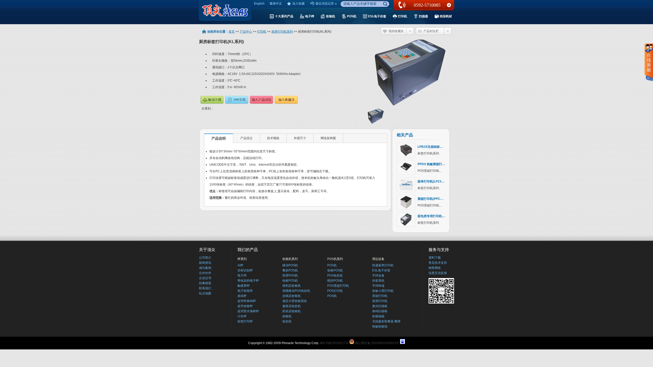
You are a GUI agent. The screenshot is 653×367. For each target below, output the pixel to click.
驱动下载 (212, 100)
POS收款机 (335, 275)
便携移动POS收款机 (296, 291)
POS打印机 (335, 291)
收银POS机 (290, 280)
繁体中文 (276, 3)
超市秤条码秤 (246, 301)
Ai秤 (240, 265)
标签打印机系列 (428, 153)
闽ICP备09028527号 (334, 343)
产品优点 (246, 138)
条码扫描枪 (379, 311)
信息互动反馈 (438, 273)
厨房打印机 (379, 301)
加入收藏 (298, 3)
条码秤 (242, 296)
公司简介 (205, 257)
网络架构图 (328, 138)
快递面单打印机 (383, 265)
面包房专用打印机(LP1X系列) (438, 216)
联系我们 (449, 5)
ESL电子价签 (381, 270)
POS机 (332, 265)
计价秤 (242, 316)
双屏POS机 (290, 275)
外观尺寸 (300, 138)
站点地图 (205, 293)
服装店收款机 (291, 306)
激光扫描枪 (379, 306)
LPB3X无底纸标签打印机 (435, 147)
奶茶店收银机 (291, 311)
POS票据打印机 (338, 285)
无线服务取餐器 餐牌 (386, 321)
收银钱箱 (378, 316)
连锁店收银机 (291, 296)
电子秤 (242, 275)
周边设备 (378, 259)
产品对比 (261, 100)
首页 (232, 31)
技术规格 (273, 138)
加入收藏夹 (286, 100)
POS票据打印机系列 (431, 171)
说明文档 (236, 100)
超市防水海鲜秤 (248, 311)
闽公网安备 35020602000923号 (377, 343)
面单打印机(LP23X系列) (434, 181)
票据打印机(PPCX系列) (433, 199)
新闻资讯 (205, 263)
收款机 (287, 321)
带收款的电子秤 (248, 280)
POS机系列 (335, 259)
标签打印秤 (245, 321)
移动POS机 (290, 265)
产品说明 (218, 138)
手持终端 (378, 285)
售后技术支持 (438, 263)
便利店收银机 (291, 285)
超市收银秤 (245, 306)
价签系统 (378, 280)
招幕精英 (205, 283)
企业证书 (205, 278)
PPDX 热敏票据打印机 (433, 164)
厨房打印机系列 (282, 31)
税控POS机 (335, 280)
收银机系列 (290, 259)
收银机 (287, 316)
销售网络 (435, 268)
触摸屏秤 (243, 285)
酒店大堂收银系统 (294, 301)
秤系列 (242, 259)
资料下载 (435, 257)
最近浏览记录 (325, 3)
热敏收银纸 (379, 326)
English (259, 3)
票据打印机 (379, 296)
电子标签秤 (245, 291)
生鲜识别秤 (245, 270)
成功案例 (205, 268)
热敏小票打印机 (383, 291)
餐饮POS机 (290, 270)
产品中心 (246, 31)
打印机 (261, 31)
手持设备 (378, 275)
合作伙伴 (205, 273)
